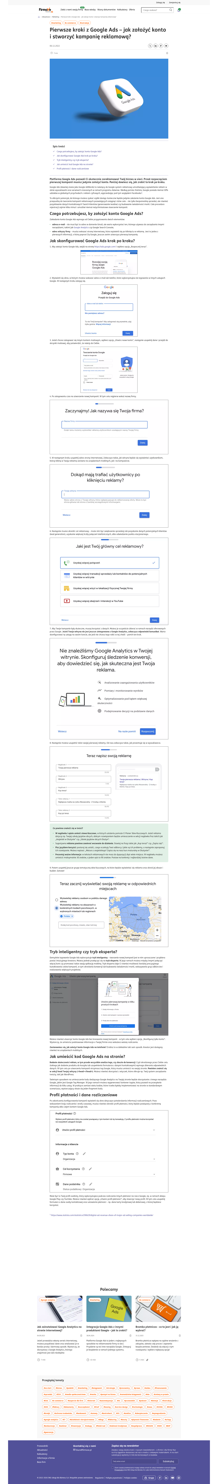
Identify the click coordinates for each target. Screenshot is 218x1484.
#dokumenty (69, 1406)
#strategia (111, 1388)
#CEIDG (160, 1406)
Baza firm (41, 1462)
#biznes (60, 1388)
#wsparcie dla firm (76, 1400)
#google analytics (49, 1299)
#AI (119, 1400)
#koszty (125, 1419)
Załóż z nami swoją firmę (72, 9)
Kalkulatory (122, 9)
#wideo (148, 1388)
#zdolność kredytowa (119, 1425)
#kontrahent (108, 1413)
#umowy (95, 1413)
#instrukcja (85, 22)
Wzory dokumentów (106, 9)
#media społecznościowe (76, 1394)
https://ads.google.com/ (105, 246)
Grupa (151, 1477)
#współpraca (137, 1425)
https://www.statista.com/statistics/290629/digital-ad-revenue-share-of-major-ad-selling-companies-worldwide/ (102, 1215)
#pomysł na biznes (108, 1394)
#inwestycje (77, 1425)
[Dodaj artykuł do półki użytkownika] (81, 1335)
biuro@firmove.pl (84, 1449)
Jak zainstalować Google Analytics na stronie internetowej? (59, 1328)
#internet (92, 1400)
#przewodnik (130, 1400)
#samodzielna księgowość (131, 1394)
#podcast (143, 1400)
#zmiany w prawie (162, 1394)
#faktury (56, 1406)
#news (150, 1406)
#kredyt (48, 1413)
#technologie (138, 1406)
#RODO (170, 1406)
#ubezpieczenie (142, 1413)
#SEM (160, 1425)
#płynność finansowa (140, 1419)
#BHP (169, 1425)
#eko (148, 1394)
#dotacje (155, 1400)
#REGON (150, 1425)
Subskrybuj (168, 1461)
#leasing (108, 1406)
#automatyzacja (107, 1400)
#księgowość (98, 1388)
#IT (65, 1419)
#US (118, 1413)
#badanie (157, 1419)
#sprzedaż (49, 1394)
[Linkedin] (166, 1478)
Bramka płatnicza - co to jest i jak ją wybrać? (158, 1328)
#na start (48, 1388)
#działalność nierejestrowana (83, 1419)
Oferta (132, 9)
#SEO (47, 1406)
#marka (94, 1394)
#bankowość (82, 1413)
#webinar (63, 1425)
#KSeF (97, 1406)
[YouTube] (172, 1478)
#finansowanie (161, 1388)
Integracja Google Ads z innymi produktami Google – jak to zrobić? (109, 1328)
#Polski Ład (101, 1425)
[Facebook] (160, 1478)
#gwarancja (49, 1432)
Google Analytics (81, 227)
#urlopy (169, 1419)
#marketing (56, 22)
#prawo (138, 1388)
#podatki (70, 1388)
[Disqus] (109, 1252)
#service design (122, 1406)
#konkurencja (50, 1425)
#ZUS (59, 1394)
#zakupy (89, 1425)
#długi (101, 1419)
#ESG (47, 1400)
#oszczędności (84, 1406)
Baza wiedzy (90, 9)
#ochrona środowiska (64, 1413)
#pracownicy (125, 1388)
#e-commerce (71, 22)
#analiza (128, 1413)
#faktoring (113, 1419)
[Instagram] (179, 1478)
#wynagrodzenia (159, 1413)
